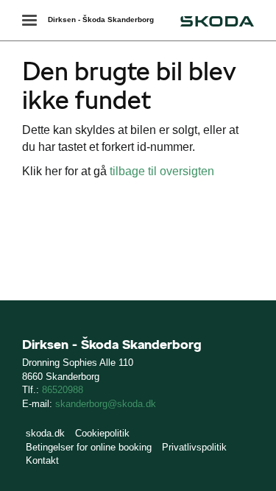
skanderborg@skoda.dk (105, 403)
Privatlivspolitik (194, 447)
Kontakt (42, 460)
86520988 (62, 389)
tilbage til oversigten (162, 171)
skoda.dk (45, 433)
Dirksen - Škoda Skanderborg (101, 19)
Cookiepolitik (102, 433)
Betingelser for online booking (89, 447)
